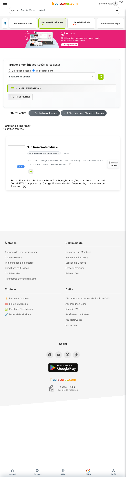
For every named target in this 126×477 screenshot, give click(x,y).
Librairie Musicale (18, 303)
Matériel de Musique (20, 314)
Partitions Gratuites (19, 298)
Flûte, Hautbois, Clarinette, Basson (85, 113)
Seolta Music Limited (46, 113)
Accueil (12, 474)
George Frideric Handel (51, 160)
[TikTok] (76, 354)
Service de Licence (75, 262)
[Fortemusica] (51, 388)
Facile (66, 153)
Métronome (71, 325)
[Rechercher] (117, 10)
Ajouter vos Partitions (76, 257)
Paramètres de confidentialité (20, 278)
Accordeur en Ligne (75, 303)
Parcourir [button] (38, 474)
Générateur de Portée (77, 314)
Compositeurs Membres (78, 252)
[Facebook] (49, 354)
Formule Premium (74, 268)
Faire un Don (72, 273)
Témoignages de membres (19, 262)
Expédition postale (21, 70)
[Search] (101, 77)
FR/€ (121, 2)
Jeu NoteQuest (73, 319)
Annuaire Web (72, 309)
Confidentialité (12, 273)
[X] (67, 354)
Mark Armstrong (72, 160)
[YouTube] (58, 354)
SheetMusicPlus (58, 164)
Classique (32, 160)
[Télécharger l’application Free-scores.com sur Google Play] (63, 367)
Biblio (63, 474)
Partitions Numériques (21, 309)
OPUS (88, 474)
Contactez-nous (13, 257)
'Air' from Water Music (42, 147)
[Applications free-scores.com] (5, 23)
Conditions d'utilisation (17, 268)
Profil (113, 474)
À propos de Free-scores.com (21, 252)
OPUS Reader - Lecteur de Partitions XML (87, 298)
